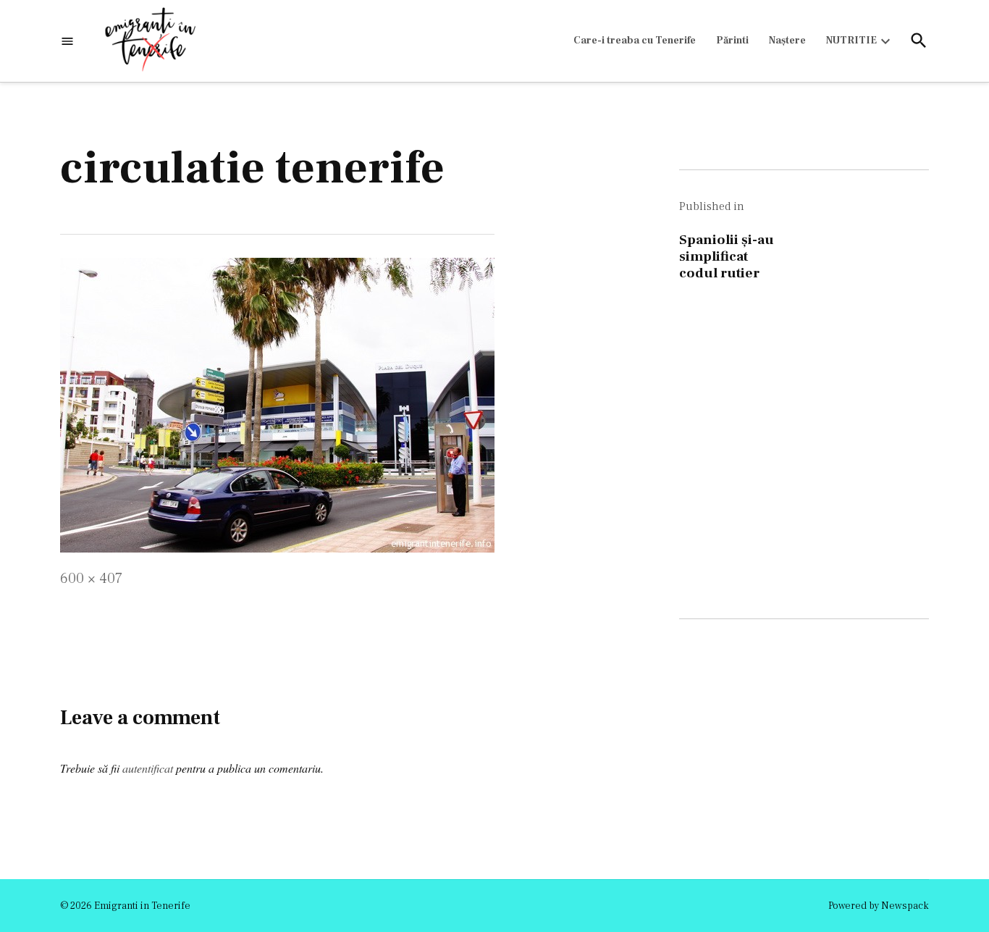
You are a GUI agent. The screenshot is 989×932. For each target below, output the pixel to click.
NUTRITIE (851, 40)
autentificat (147, 768)
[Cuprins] (67, 41)
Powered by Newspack (878, 905)
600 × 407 (91, 578)
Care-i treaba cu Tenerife (634, 40)
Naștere (787, 40)
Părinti (732, 40)
